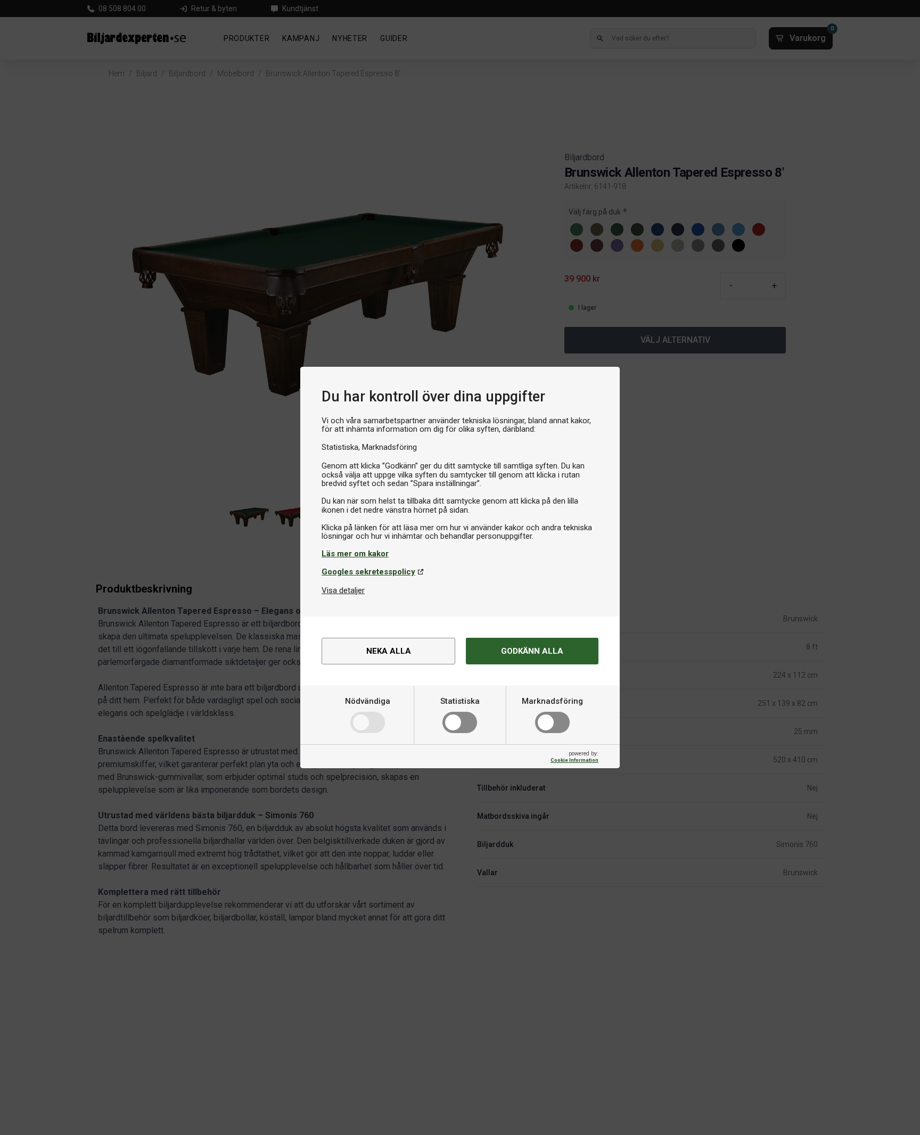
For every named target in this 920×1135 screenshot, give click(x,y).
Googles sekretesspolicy (368, 572)
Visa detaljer (343, 590)
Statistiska (460, 701)
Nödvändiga (367, 701)
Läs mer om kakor (355, 553)
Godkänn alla (532, 651)
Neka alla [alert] (388, 651)
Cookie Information (574, 760)
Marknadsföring (552, 701)
